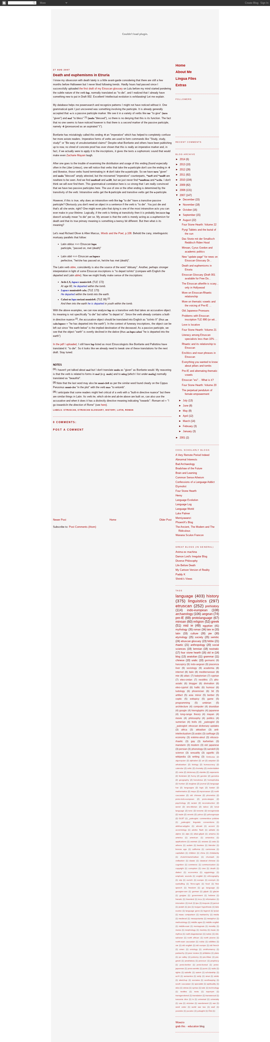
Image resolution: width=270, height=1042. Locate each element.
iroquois (206, 903)
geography (184, 780)
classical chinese (208, 861)
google (183, 710)
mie (177, 675)
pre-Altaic (207, 957)
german (195, 891)
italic (191, 672)
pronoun (202, 961)
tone (190, 811)
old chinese (195, 795)
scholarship (210, 972)
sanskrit (211, 749)
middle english (212, 922)
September (189, 214)
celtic (189, 768)
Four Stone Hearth (186, 490)
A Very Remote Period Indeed (192, 454)
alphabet (194, 760)
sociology (192, 668)
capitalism (180, 853)
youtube (179, 1011)
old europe (201, 945)
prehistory (212, 606)
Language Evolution (187, 499)
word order (181, 1007)
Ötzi (210, 1011)
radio (213, 968)
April (186, 415)
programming (183, 702)
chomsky (199, 768)
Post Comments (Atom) (82, 526)
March (187, 421)
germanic (210, 660)
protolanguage (202, 618)
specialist (199, 984)
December (189, 199)
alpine (178, 834)
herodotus (198, 780)
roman (129, 410)
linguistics (197, 601)
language (184, 596)
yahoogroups (213, 814)
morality (212, 926)
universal (202, 999)
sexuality (195, 752)
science (180, 752)
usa (180, 1003)
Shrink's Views (184, 578)
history (110, 410)
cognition (180, 865)
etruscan (70, 410)
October (188, 209)
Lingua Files (186, 79)
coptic (179, 698)
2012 (183, 169)
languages (189, 788)
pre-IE (180, 618)
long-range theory (190, 714)
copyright (180, 868)
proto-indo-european (185, 799)
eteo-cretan (186, 679)
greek (215, 621)
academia (209, 668)
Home (113, 519)
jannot (216, 903)
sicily (199, 976)
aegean (207, 614)
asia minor (195, 695)
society (199, 637)
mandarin (181, 745)
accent (212, 826)
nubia (201, 942)
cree (204, 868)
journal (203, 784)
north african (193, 938)
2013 (183, 164)
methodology (181, 922)
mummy (203, 930)
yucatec (190, 1011)
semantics (188, 976)
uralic (195, 660)
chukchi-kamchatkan (189, 857)
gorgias (182, 895)
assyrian (212, 760)
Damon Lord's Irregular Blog (191, 556)
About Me (184, 72)
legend (207, 911)
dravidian (214, 706)
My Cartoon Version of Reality (193, 569)
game (210, 698)
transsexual (211, 995)
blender (212, 845)
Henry (179, 495)
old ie (210, 652)
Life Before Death (185, 565)
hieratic (179, 899)
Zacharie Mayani (75, 155)
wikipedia (181, 756)
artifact (179, 695)
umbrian (206, 702)
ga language (208, 888)
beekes (200, 845)
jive (189, 907)
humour (210, 687)
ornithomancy (209, 949)
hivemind (190, 899)
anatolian (192, 656)
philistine (207, 953)
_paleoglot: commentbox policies (203, 818)
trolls (194, 722)
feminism (183, 776)
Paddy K (180, 574)
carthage (210, 733)
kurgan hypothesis (203, 907)
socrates (196, 980)
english (199, 876)
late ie (210, 629)
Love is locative (191, 324)
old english (187, 945)
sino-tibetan (192, 807)
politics (210, 718)
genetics (215, 776)
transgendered (182, 995)
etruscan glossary (91, 410)
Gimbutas (210, 757)
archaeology (184, 614)
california (196, 849)
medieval (183, 918)
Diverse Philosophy (187, 560)
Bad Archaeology (185, 464)
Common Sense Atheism (190, 477)
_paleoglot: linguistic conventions (197, 822)
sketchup (183, 980)
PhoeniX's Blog (184, 522)
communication (209, 865)
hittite (210, 641)
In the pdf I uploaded (64, 344)
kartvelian (208, 741)
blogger (193, 683)
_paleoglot (208, 722)
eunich (190, 880)
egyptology (209, 872)
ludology (180, 691)
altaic (187, 675)
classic (192, 861)
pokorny (195, 957)
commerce (192, 865)
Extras (181, 85)
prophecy (215, 961)
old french (214, 945)
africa (184, 729)
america (179, 837)
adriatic (212, 830)
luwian (212, 788)
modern (195, 745)
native (208, 934)
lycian (216, 911)
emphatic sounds (184, 876)
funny (193, 776)
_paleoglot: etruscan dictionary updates (197, 726)
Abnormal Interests (186, 459)
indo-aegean (198, 664)
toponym (210, 991)
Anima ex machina (186, 551)
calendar (179, 768)
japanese (214, 710)
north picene (210, 938)
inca (200, 899)
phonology (197, 749)
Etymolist (181, 486)
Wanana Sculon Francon (190, 535)
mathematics (181, 791)
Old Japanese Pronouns (195, 310)
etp (180, 880)
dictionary (191, 772)
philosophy (194, 718)
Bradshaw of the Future (189, 468)
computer (199, 706)
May (186, 410)
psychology (181, 803)
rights (178, 972)
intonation (180, 903)
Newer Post (59, 519)
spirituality (211, 984)
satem (198, 972)
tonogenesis (213, 811)
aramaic (193, 841)
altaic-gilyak (199, 834)
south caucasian (183, 984)
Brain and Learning (186, 472)
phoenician (198, 691)
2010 (183, 179)
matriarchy (204, 914)
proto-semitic (193, 968)
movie (179, 718)
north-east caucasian (185, 942)
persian (183, 749)
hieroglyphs (198, 710)
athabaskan (181, 764)
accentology (181, 830)
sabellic (188, 972)
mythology (181, 629)
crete (181, 772)
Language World (185, 508)
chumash (210, 857)
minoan (181, 621)
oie (177, 945)
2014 (183, 159)
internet (180, 672)
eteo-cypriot (182, 687)
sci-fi (177, 976)
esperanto (214, 772)
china (202, 853)
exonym (211, 880)
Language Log (184, 504)
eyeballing (180, 884)
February (188, 426)
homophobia (213, 780)
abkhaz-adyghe (183, 826)
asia (214, 841)
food (208, 884)
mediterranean (207, 672)
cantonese (210, 849)
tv (193, 999)
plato (216, 953)
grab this (180, 1026)
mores (178, 930)
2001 (183, 437)
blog (178, 656)
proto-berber (185, 965)
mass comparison (187, 914)
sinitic (216, 976)
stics (177, 988)
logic (201, 788)
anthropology (198, 644)
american (194, 837)
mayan (210, 714)
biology (195, 764)
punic (205, 968)
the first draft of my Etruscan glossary (101, 88)
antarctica (209, 837)
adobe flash (197, 830)
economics (193, 872)
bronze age (181, 849)
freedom (192, 888)
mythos (179, 934)
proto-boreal (202, 965)
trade (181, 814)
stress (186, 988)
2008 (183, 190)
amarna (212, 834)
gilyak (206, 891)
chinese (180, 660)
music (213, 930)
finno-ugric (195, 884)
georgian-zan (182, 891)
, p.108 (116, 233)
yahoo (200, 814)
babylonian (200, 675)
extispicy (194, 698)
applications (181, 841)
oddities (212, 942)
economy (180, 737)
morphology (190, 930)
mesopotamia (197, 918)
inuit (190, 903)
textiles (183, 991)
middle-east (184, 926)
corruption (192, 868)
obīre (73, 267)
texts (196, 991)
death (213, 868)
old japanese (211, 745)
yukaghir (201, 1011)
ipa (197, 903)
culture (194, 633)
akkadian (201, 729)
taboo (206, 807)
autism (190, 845)
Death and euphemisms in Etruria (81, 75)
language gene (193, 911)
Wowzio (180, 1022)
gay (193, 741)
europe (200, 880)
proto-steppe (208, 799)
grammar (209, 656)
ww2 (213, 1007)
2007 (183, 195)
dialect (178, 872)
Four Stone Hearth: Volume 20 (199, 385)
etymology (181, 637)
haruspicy (181, 664)
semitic (215, 637)
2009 (183, 184)
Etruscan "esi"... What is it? (198, 379)
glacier (216, 891)
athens (179, 845)
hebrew (211, 895)
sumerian (181, 722)
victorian (190, 1003)
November (189, 204)
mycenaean (205, 791)
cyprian (215, 675)
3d (212, 691)
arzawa (205, 841)
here (103, 404)
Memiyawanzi (183, 517)
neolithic (203, 679)
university (215, 999)
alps (187, 834)
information (211, 899)
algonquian (181, 760)
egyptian (207, 625)
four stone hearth (191, 652)
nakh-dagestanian (194, 934)
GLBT (181, 818)
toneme (200, 811)
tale (203, 988)
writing (195, 756)
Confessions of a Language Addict (195, 482)
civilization (180, 861)
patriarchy (180, 953)
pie (210, 633)
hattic (197, 687)
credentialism (213, 768)
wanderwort (203, 1003)
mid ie (188, 625)
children (192, 853)
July (185, 400)
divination (209, 683)
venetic (190, 814)
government (197, 895)
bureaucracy (209, 764)
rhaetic (179, 644)
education (193, 1026)
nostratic (214, 648)
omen (181, 949)
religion (198, 621)
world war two (199, 1007)
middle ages (196, 922)
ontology (194, 949)
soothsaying (209, 980)
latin (120, 410)
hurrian (182, 784)
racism (194, 803)
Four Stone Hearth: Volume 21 (199, 329)
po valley (183, 957)
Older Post (165, 519)
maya (193, 791)
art (203, 760)
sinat (208, 976)
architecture (182, 706)
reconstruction (208, 803)
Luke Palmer (183, 513)
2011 (183, 174)
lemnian (197, 648)
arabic (198, 733)
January (188, 431)
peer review (193, 953)
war (214, 1003)
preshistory (190, 961)
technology (214, 988)
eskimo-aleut (198, 737)
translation (197, 995)
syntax (195, 988)
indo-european (197, 610)
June (186, 405)
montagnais (199, 926)
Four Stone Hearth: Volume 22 (199, 224)
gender (203, 776)
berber (210, 695)
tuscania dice (182, 999)
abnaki (199, 826)
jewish (181, 907)
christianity (214, 853)
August (187, 220)
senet (178, 807)
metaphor (211, 918)
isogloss (192, 784)
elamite (202, 772)
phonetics (210, 795)
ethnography (213, 876)
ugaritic (210, 752)
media (216, 914)
